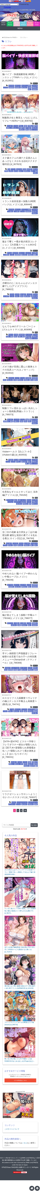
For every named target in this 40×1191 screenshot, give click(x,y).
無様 (25, 711)
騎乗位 (35, 173)
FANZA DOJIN (3, 23)
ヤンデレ (34, 500)
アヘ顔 (16, 460)
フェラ (35, 294)
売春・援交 (21, 336)
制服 (25, 126)
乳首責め (28, 378)
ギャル (29, 500)
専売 (23, 128)
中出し (21, 126)
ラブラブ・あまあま (20, 502)
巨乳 (22, 296)
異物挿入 (26, 380)
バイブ (17, 378)
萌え (36, 545)
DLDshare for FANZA (10, 37)
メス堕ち (10, 211)
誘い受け (34, 713)
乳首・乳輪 (9, 336)
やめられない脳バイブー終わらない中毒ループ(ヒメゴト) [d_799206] (19, 576)
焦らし (21, 171)
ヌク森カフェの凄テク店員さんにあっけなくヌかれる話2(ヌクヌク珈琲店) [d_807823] (19, 161)
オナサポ (11, 85)
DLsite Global (37, 23)
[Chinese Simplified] (17, 1)
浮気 (36, 764)
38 (25, 811)
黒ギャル (34, 504)
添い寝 (16, 171)
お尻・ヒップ (22, 500)
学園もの (30, 126)
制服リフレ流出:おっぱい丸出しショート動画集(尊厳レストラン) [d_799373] (20, 411)
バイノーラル (15, 668)
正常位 (11, 171)
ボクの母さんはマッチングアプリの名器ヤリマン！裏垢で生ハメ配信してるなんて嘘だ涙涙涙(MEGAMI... (20, 872)
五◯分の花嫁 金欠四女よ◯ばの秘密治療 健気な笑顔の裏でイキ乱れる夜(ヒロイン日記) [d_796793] (19, 535)
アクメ (11, 334)
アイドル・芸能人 (12, 500)
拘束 (6, 171)
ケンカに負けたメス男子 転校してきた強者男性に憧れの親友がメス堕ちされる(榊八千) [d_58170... (20, 911)
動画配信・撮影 (8, 421)
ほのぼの (21, 334)
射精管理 (11, 87)
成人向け (24, 87)
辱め (27, 129)
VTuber (11, 460)
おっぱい (9, 126)
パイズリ (29, 294)
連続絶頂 (34, 89)
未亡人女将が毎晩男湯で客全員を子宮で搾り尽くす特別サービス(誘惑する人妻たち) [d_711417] (20, 949)
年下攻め (28, 128)
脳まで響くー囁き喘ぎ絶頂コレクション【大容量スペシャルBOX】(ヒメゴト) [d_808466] (19, 244)
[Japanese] (10, 1)
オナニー (17, 85)
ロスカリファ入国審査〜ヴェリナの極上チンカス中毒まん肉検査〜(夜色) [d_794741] (19, 701)
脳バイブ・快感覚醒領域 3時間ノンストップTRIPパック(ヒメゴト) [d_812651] (19, 77)
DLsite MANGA (23, 23)
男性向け (34, 87)
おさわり (7, 668)
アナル (9, 253)
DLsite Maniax (10, 23)
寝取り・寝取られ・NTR (13, 128)
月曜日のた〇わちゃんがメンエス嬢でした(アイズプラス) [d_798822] (19, 286)
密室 (21, 421)
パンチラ (16, 419)
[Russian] (20, 1)
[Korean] (22, 1)
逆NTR (32, 766)
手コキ (35, 169)
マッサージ (29, 334)
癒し (29, 89)
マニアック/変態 (26, 85)
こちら (24, 1143)
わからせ (19, 169)
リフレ (24, 37)
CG (36, 123)
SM (9, 169)
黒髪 (36, 669)
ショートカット (33, 802)
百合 (32, 380)
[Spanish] (30, 1)
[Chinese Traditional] (15, 1)
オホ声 (16, 334)
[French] (25, 1)
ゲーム (35, 800)
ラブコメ (10, 502)
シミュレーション (22, 802)
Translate (7, 7)
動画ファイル (33, 419)
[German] (27, 1)
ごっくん (24, 709)
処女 (15, 336)
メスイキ (34, 85)
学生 (36, 126)
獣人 (29, 461)
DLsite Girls (17, 23)
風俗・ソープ (33, 129)
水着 (15, 380)
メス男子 (16, 211)
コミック (34, 167)
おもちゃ (11, 378)
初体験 (10, 669)
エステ (17, 294)
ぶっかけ (6, 296)
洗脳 (29, 87)
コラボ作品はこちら (20, 1080)
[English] (12, 1)
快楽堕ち (17, 87)
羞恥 (36, 711)
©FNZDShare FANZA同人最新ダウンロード (17, 1167)
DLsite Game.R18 (30, 23)
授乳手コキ (34, 296)
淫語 (21, 711)
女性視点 (34, 378)
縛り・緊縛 (34, 171)
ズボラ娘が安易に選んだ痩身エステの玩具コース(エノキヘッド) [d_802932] (19, 369)
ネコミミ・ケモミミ (25, 460)
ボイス (35, 83)
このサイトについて (12, 1129)
